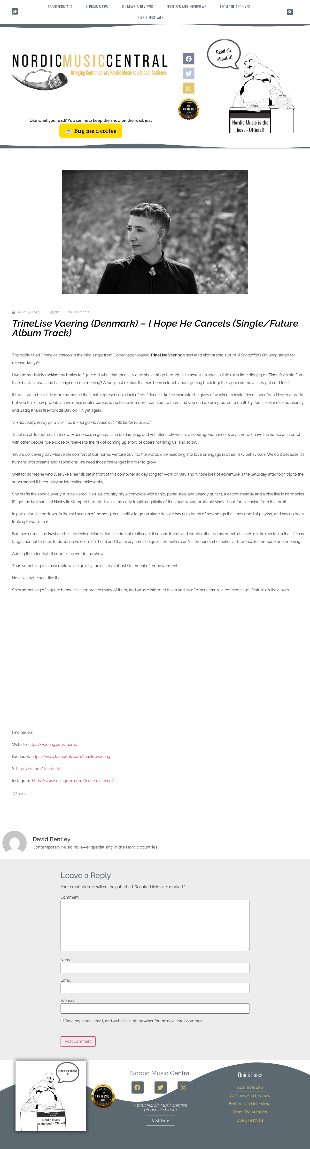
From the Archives (235, 6)
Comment (71, 897)
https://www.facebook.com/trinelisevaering (70, 756)
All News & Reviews (137, 6)
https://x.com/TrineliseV (38, 768)
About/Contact (60, 6)
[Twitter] (189, 73)
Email (67, 980)
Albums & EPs (97, 6)
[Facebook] (189, 59)
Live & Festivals (150, 17)
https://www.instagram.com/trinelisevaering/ (73, 781)
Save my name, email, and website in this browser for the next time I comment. (134, 1021)
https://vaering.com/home (52, 744)
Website (68, 1001)
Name (67, 960)
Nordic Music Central (160, 1073)
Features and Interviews (186, 6)
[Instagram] (189, 88)
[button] (290, 12)
